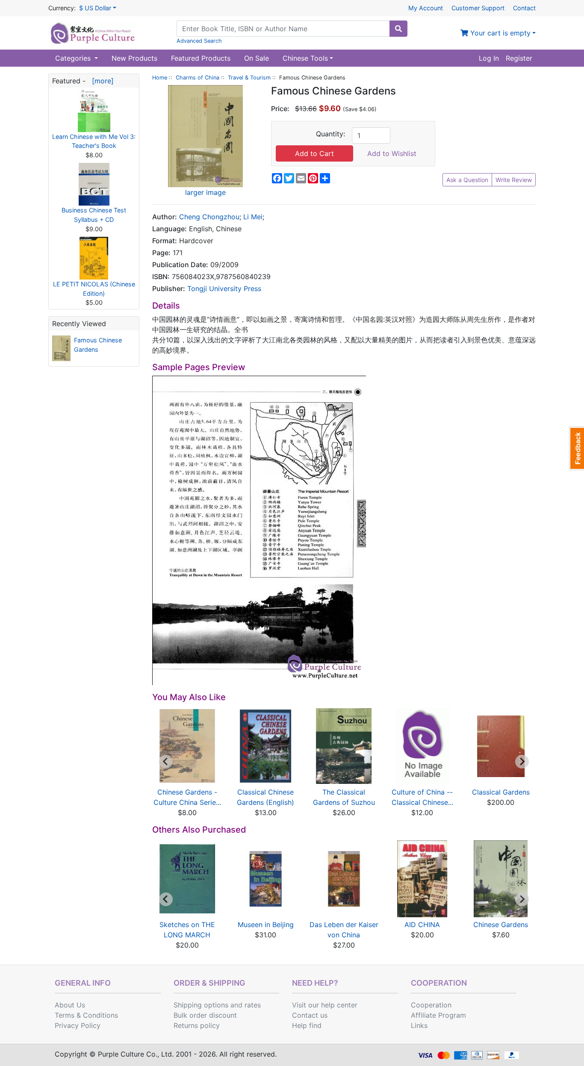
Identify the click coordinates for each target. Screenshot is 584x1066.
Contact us (309, 1015)
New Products (134, 58)
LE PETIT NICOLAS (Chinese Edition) (94, 288)
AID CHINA (422, 924)
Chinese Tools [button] (305, 58)
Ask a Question (467, 179)
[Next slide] (522, 762)
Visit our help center (324, 1005)
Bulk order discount (205, 1015)
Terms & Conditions (86, 1015)
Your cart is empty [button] (499, 33)
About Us (70, 1005)
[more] (101, 81)
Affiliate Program (438, 1015)
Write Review (514, 179)
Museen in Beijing (266, 924)
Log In (489, 58)
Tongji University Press (224, 288)
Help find (306, 1025)
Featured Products (200, 58)
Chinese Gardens (500, 924)
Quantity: (330, 134)
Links (419, 1025)
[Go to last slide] (166, 762)
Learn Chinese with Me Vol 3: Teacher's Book (94, 141)
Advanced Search (199, 41)
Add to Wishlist (391, 153)
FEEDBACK (576, 448)
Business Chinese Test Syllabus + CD (94, 214)
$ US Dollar (95, 8)
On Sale (256, 58)
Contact (524, 8)
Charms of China (197, 77)
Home (159, 77)
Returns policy (197, 1025)
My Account (425, 8)
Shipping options (201, 1005)
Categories (74, 58)
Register (519, 58)
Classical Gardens (501, 792)
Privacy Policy (77, 1025)
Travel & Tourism (249, 77)
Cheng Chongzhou (209, 216)
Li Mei (253, 216)
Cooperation (431, 1005)
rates (253, 1005)
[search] (398, 29)
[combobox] (283, 29)
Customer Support (477, 8)
